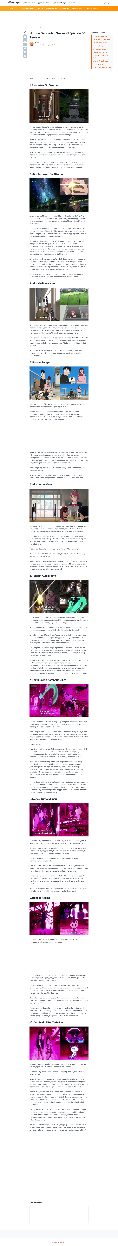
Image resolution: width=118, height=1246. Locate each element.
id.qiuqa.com (62, 1242)
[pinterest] (25, 52)
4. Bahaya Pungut (98, 46)
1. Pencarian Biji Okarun (100, 36)
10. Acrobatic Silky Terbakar (101, 67)
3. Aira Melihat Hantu (99, 43)
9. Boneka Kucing (98, 64)
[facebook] (25, 37)
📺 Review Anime (44, 3)
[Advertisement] (59, 18)
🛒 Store (72, 3)
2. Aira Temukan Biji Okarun (101, 39)
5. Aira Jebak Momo (99, 49)
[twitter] (25, 40)
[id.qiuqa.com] (14, 2)
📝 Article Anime (29, 3)
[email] (25, 55)
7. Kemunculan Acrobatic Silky (100, 57)
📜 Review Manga (59, 3)
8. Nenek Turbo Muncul (100, 61)
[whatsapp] (25, 44)
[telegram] (25, 48)
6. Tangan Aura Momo (99, 52)
